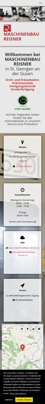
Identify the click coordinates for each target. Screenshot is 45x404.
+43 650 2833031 (23, 166)
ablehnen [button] (9, 400)
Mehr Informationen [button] (18, 393)
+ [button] (5, 327)
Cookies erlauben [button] (24, 400)
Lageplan (22, 160)
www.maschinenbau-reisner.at (23, 247)
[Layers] (6, 337)
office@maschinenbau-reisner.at (24, 254)
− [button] (5, 330)
